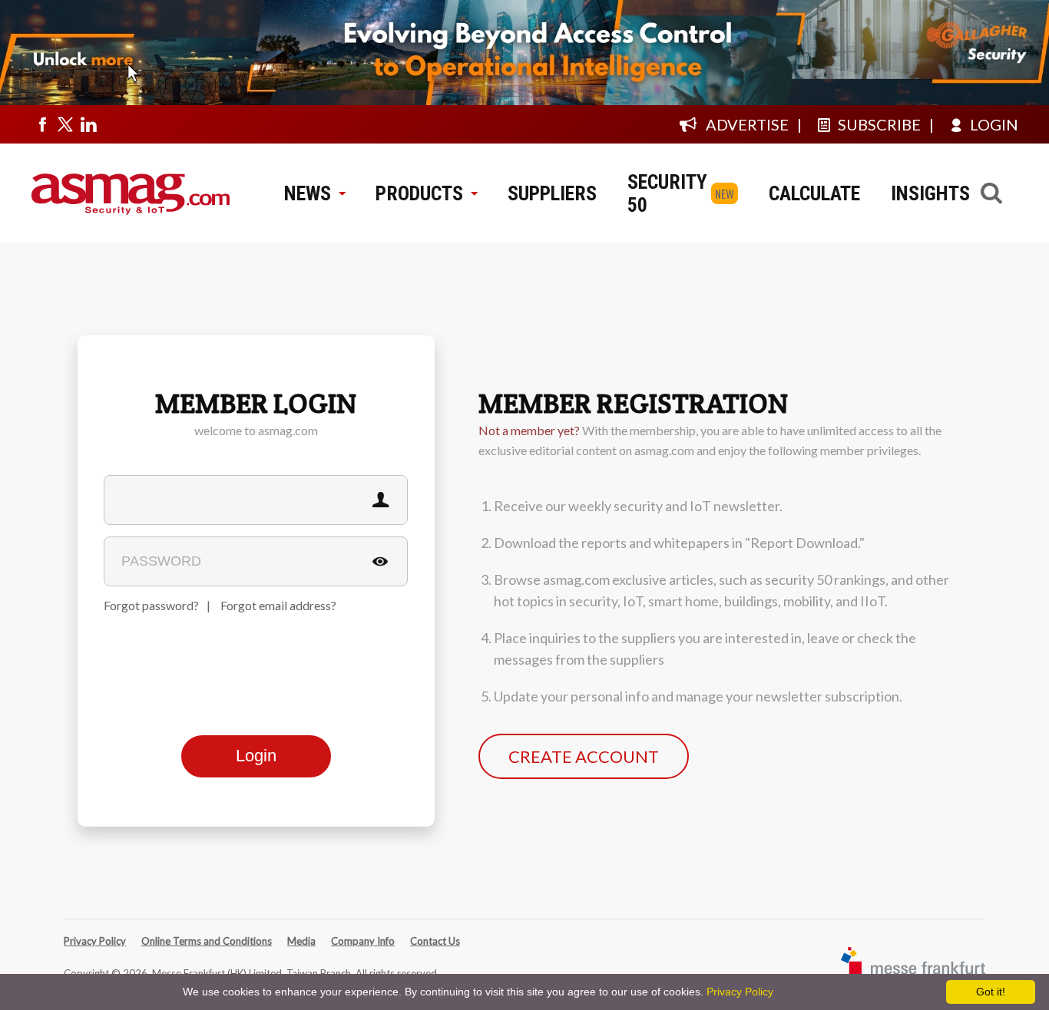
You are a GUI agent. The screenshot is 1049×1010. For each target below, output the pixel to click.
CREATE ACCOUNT (583, 756)
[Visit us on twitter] (65, 124)
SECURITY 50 (667, 193)
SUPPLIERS (552, 193)
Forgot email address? (278, 605)
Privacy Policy (95, 941)
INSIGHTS (930, 193)
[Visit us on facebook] (42, 124)
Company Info (363, 941)
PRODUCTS (419, 193)
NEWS (307, 193)
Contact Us (435, 941)
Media (301, 941)
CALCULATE (814, 193)
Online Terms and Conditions (206, 941)
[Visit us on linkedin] (88, 124)
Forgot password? (151, 605)
